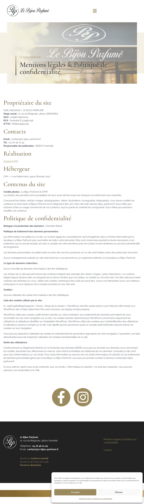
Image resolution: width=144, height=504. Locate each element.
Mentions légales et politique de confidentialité (95, 499)
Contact (108, 450)
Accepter (75, 492)
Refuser (119, 492)
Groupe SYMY (11, 161)
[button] (94, 11)
